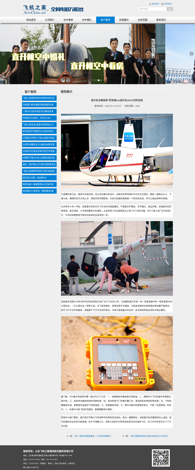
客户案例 (105, 20)
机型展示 (124, 20)
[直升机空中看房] (97, 53)
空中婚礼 (87, 20)
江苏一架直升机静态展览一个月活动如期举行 (92, 436)
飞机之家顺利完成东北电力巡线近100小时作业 (149, 436)
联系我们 (168, 4)
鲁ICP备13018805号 (30, 467)
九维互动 (71, 463)
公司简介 (50, 20)
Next (191, 54)
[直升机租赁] (170, 9)
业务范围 (142, 20)
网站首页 (155, 4)
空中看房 (68, 20)
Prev (3, 54)
